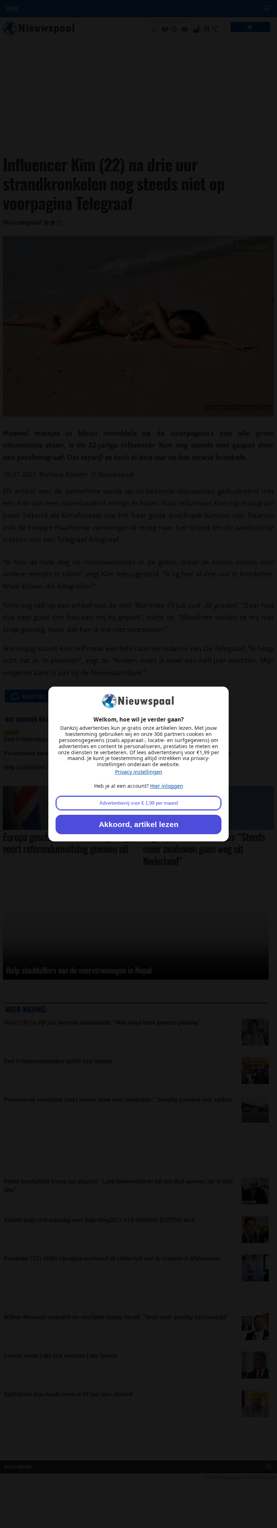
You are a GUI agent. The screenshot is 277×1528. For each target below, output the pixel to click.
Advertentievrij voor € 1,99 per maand (139, 803)
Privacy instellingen (138, 771)
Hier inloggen (166, 785)
